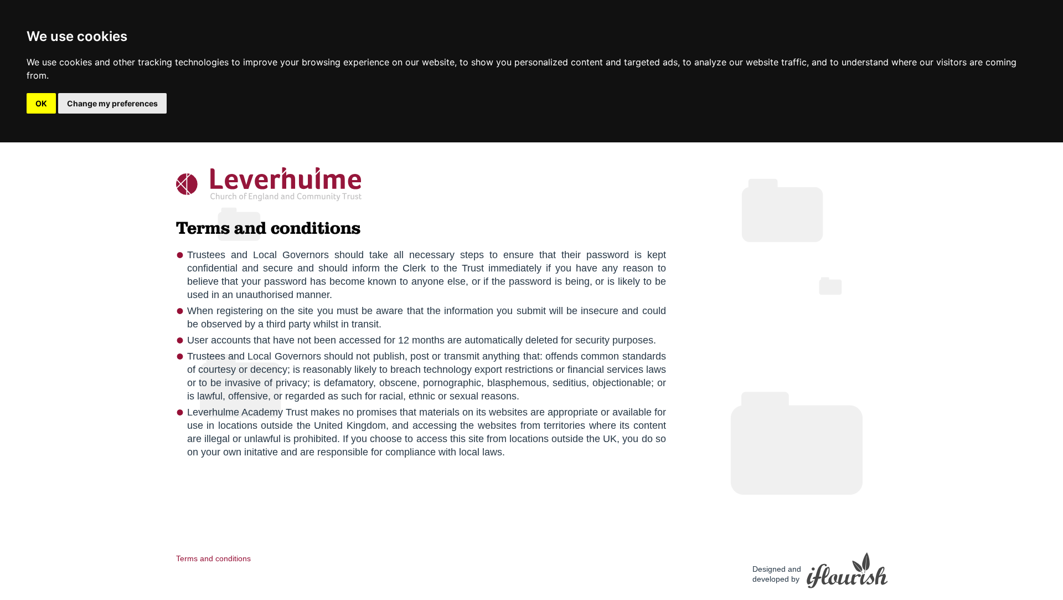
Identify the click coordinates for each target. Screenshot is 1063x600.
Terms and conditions (213, 558)
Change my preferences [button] (112, 103)
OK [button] (41, 103)
